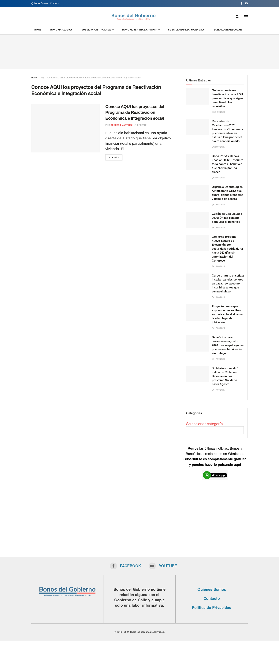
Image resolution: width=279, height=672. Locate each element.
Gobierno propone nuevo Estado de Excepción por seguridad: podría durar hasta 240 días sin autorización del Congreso (227, 248)
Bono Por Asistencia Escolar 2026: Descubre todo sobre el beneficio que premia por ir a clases (227, 163)
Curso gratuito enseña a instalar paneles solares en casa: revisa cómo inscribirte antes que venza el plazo (228, 283)
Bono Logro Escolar (228, 29)
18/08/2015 (141, 124)
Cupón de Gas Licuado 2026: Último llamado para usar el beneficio (227, 217)
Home (37, 29)
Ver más (114, 157)
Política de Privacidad (211, 607)
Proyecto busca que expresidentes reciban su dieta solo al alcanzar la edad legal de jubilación (228, 314)
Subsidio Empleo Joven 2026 (186, 29)
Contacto (54, 3)
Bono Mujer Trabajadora (139, 29)
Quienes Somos (39, 3)
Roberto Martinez (121, 124)
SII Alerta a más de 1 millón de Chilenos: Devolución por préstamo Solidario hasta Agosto (225, 376)
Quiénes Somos (211, 589)
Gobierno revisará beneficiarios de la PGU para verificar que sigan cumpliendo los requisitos (227, 98)
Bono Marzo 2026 (61, 29)
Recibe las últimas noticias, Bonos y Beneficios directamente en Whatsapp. (215, 456)
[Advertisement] (139, 51)
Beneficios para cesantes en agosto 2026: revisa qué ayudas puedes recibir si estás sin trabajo (228, 345)
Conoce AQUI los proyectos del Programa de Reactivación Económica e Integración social (94, 77)
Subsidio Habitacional (96, 29)
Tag (42, 77)
